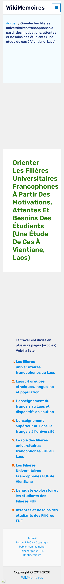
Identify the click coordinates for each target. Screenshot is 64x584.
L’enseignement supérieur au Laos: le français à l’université (35, 426)
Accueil (11, 23)
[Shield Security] (3, 581)
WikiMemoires (25, 7)
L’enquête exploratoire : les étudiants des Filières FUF (37, 495)
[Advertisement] (32, 116)
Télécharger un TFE (32, 550)
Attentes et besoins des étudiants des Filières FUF (37, 515)
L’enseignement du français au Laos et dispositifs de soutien (35, 406)
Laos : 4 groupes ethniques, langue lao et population (35, 386)
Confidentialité (32, 555)
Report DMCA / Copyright (32, 542)
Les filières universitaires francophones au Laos (35, 367)
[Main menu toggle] (56, 7)
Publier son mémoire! (32, 546)
